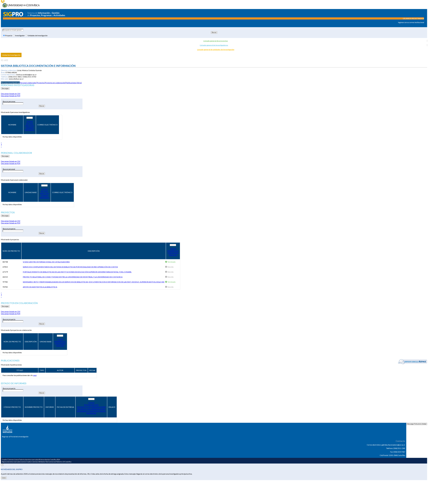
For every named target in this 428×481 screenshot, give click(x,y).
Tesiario (30, 128)
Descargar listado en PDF (10, 96)
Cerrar (4, 478)
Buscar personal (9, 169)
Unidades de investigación (37, 35)
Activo (29, 123)
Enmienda (91, 413)
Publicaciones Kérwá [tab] (74, 83)
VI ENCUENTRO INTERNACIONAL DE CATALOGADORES (46, 262)
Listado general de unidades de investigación (215, 49)
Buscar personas (9, 101)
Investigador (20, 35)
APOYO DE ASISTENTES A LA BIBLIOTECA (40, 287)
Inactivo (29, 126)
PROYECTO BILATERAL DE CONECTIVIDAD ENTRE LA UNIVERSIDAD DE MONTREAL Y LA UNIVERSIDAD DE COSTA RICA (72, 277)
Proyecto (9, 35)
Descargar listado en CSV (10, 94)
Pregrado (29, 130)
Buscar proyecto (9, 229)
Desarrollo (173, 251)
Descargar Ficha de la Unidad (416, 424)
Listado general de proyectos (215, 41)
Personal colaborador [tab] (28, 83)
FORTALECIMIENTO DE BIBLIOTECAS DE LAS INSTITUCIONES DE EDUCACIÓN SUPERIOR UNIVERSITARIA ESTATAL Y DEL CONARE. (77, 272)
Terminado (173, 253)
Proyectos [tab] (41, 83)
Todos (30, 121)
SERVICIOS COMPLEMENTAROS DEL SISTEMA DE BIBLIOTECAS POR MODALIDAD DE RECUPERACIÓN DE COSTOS (70, 267)
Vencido (173, 255)
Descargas (5, 88)
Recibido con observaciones (91, 409)
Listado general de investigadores (214, 45)
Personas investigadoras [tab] (10, 83)
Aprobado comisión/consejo (91, 411)
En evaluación (91, 405)
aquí (34, 375)
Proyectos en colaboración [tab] (55, 83)
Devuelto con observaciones (91, 407)
